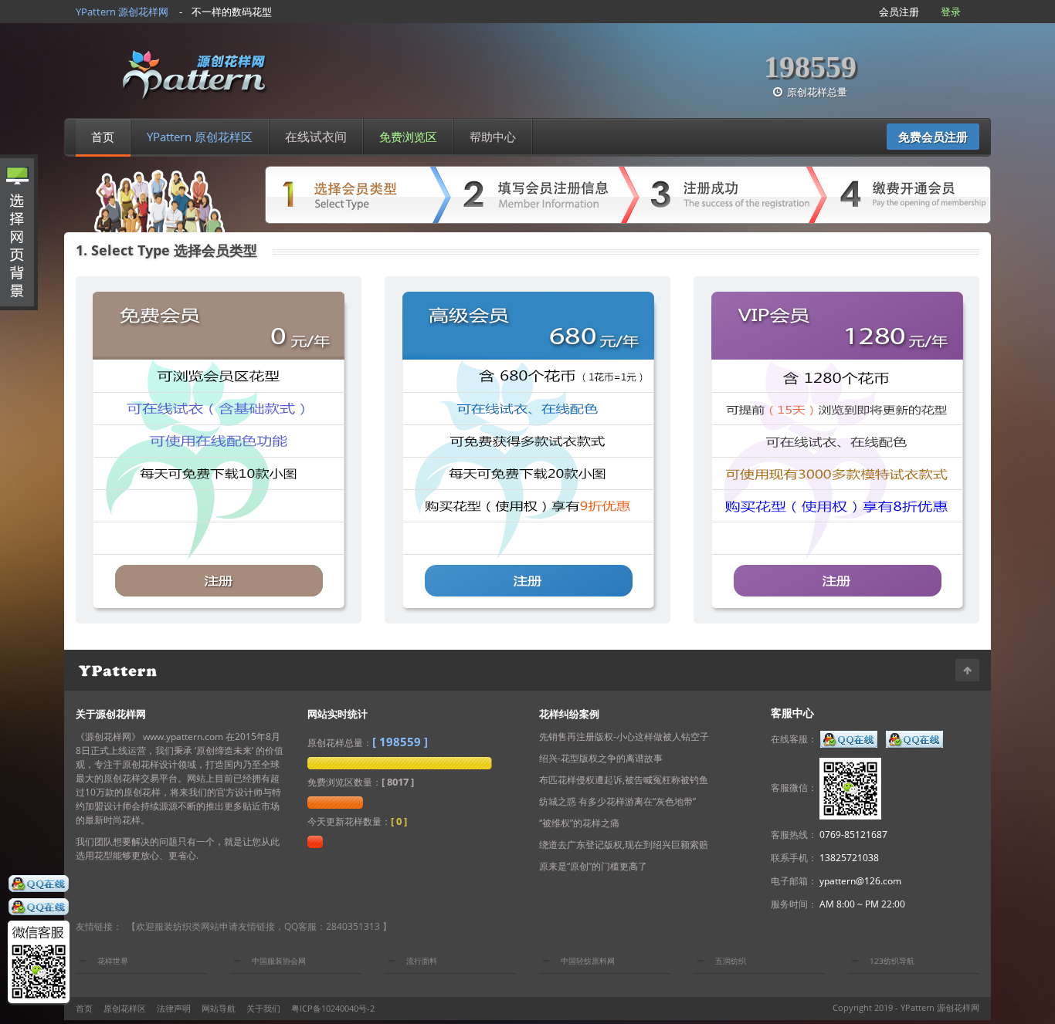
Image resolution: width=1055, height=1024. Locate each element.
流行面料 (421, 960)
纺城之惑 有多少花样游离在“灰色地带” (617, 801)
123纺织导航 (892, 960)
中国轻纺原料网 (588, 960)
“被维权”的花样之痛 (579, 823)
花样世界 (112, 960)
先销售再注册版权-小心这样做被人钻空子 (624, 736)
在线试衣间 (316, 136)
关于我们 (263, 1008)
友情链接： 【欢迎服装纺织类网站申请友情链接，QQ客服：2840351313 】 (234, 926)
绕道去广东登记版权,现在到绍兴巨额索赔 (623, 844)
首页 (102, 136)
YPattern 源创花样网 (940, 1007)
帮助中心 (493, 136)
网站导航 (219, 1008)
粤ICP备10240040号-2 (333, 1008)
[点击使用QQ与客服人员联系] (39, 885)
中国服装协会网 (279, 960)
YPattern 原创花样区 (200, 136)
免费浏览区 (408, 136)
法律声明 (174, 1008)
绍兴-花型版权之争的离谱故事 (601, 758)
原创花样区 (124, 1008)
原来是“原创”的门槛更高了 (593, 866)
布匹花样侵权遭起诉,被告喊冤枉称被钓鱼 (623, 779)
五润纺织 (730, 960)
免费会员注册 (933, 136)
